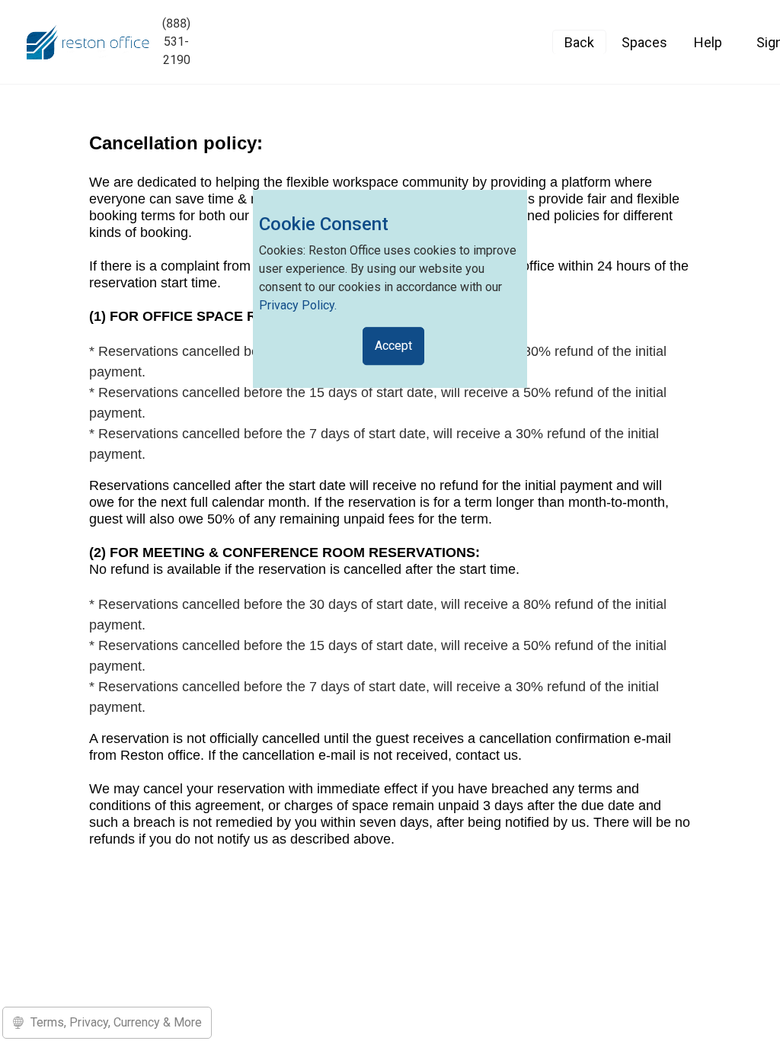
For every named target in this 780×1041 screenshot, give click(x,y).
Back (579, 42)
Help (708, 42)
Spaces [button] (644, 42)
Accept (393, 345)
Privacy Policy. (298, 305)
